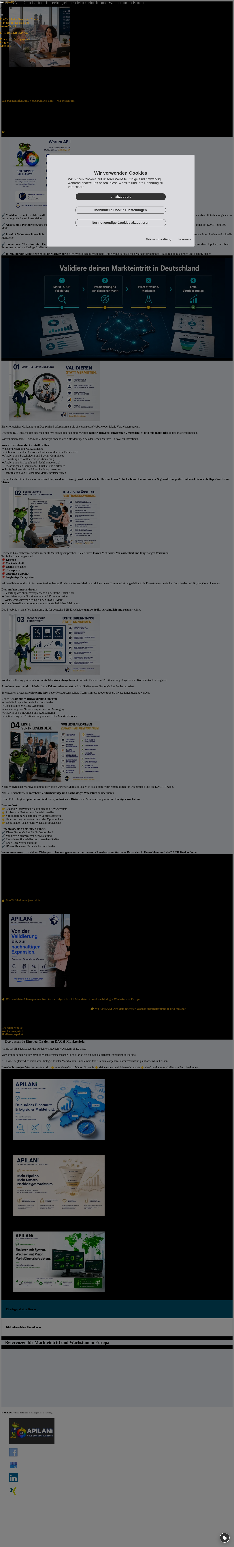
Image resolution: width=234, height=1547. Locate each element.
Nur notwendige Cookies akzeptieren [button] (120, 222)
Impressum (184, 239)
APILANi (9, 1)
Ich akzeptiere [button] (120, 197)
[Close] (1, 15)
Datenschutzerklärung (158, 239)
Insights (4, 42)
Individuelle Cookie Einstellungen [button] (120, 210)
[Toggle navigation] (1, 2)
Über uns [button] (5, 45)
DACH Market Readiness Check (19, 19)
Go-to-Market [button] (8, 26)
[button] (225, 1538)
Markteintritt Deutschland (14, 22)
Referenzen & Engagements (16, 39)
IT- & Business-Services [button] (14, 32)
